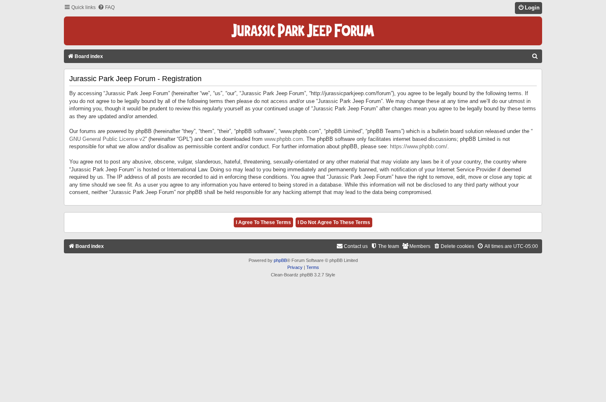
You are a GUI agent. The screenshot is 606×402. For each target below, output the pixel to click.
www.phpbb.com (283, 139)
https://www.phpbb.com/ (418, 146)
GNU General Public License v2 (107, 139)
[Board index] (303, 31)
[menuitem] (106, 7)
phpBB (280, 260)
